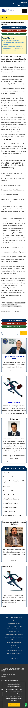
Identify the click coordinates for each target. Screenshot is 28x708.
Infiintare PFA (6, 473)
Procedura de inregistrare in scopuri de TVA (13, 482)
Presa (2, 683)
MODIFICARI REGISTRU (14, 34)
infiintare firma (10, 302)
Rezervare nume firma (9, 477)
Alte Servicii (14, 639)
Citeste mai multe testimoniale (14, 462)
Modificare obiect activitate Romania (9, 304)
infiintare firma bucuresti (20, 302)
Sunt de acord (14, 705)
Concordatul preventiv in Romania (14, 648)
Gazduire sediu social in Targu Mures (14, 637)
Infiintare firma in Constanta (11, 499)
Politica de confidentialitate (8, 674)
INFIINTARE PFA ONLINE (14, 31)
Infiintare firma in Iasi (9, 511)
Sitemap (3, 676)
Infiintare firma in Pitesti (14, 623)
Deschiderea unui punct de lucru (12, 515)
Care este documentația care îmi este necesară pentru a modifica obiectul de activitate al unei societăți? (13, 48)
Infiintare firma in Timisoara (10, 503)
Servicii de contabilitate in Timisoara (14, 634)
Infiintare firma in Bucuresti (14, 653)
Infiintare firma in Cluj (9, 495)
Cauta (23, 333)
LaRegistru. (4, 606)
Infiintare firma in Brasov (10, 507)
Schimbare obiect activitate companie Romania (11, 306)
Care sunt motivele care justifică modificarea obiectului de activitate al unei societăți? (13, 42)
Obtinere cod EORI (8, 491)
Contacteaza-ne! (14, 371)
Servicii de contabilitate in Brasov (14, 650)
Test (14, 621)
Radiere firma (6, 487)
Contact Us (15, 658)
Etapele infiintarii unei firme (14, 642)
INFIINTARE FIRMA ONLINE (14, 27)
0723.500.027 (23, 5)
